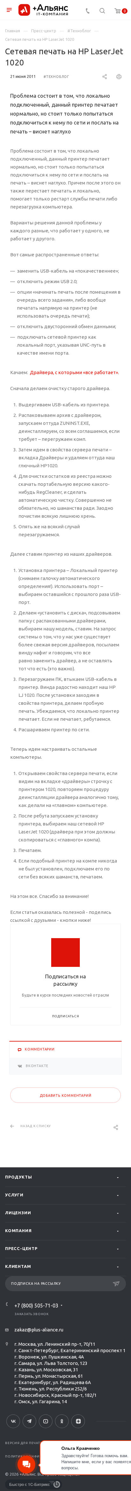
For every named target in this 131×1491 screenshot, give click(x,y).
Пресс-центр (21, 1248)
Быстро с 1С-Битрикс (29, 1484)
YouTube (45, 1421)
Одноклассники (62, 1421)
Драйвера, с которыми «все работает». (74, 372)
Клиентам (18, 1266)
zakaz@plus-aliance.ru (38, 1329)
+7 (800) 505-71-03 (36, 1305)
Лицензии (18, 1212)
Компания (18, 1230)
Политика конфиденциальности (38, 1456)
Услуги (14, 1195)
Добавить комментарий (66, 1095)
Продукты (18, 1177)
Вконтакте (13, 1421)
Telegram (29, 1421)
